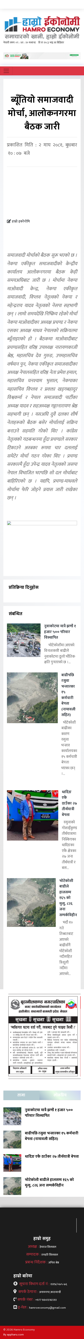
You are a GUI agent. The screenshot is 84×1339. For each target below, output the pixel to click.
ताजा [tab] (21, 1095)
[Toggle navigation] (6, 70)
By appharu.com (13, 1334)
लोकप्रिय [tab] (60, 1095)
